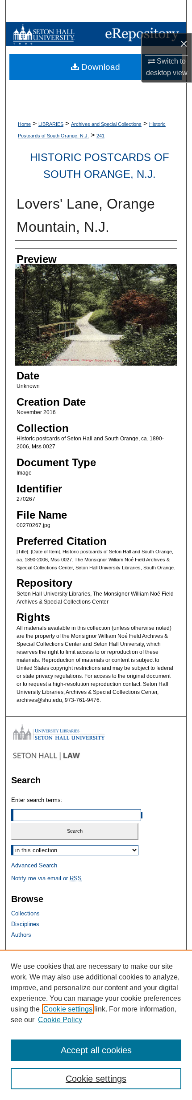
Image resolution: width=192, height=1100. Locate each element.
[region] (96, 1025)
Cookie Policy (60, 1019)
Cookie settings (67, 1009)
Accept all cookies (96, 1050)
